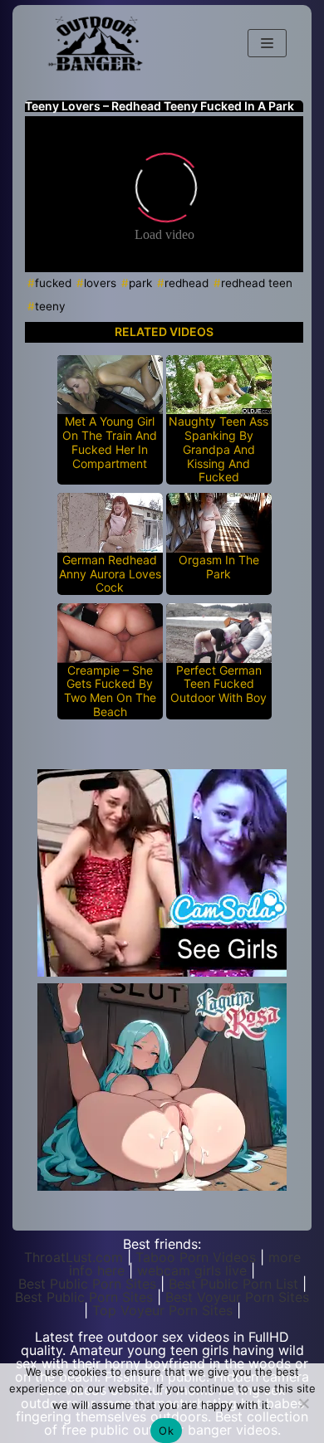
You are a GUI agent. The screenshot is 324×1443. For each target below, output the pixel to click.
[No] (303, 1403)
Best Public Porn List (233, 1283)
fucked (53, 283)
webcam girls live (192, 1270)
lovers (100, 283)
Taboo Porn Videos (195, 1257)
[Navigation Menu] (267, 43)
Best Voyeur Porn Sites (237, 1297)
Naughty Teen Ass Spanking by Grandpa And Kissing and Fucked (218, 449)
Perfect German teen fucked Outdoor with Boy (218, 684)
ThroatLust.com (73, 1257)
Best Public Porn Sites (87, 1283)
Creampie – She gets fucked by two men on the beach (110, 691)
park (140, 283)
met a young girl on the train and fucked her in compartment (109, 442)
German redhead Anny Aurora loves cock (110, 574)
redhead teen (256, 283)
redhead (186, 283)
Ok (166, 1430)
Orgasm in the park (219, 567)
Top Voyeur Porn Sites (162, 1310)
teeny (50, 306)
